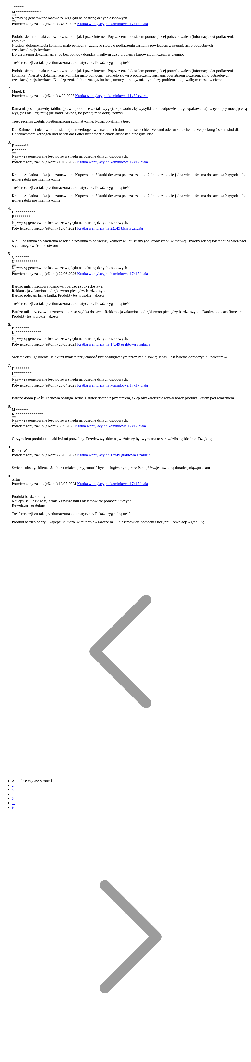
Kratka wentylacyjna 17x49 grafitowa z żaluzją (113, 344)
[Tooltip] (14, 15)
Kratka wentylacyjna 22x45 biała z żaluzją (110, 228)
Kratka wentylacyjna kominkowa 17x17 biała (112, 24)
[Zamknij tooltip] (14, 21)
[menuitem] (125, 773)
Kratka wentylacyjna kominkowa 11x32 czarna (111, 96)
